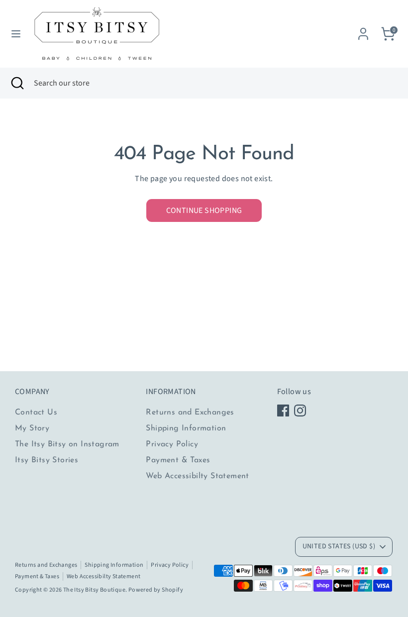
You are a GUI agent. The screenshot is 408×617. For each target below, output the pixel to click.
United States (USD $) (339, 546)
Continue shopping (204, 210)
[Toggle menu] (16, 34)
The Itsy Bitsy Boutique (94, 590)
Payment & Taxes (178, 460)
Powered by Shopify (155, 590)
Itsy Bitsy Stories (46, 460)
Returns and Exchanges (190, 412)
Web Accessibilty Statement (197, 476)
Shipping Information (186, 428)
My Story (32, 428)
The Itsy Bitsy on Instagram (67, 444)
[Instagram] (300, 410)
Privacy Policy (172, 444)
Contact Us (36, 412)
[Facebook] (283, 410)
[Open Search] (16, 83)
